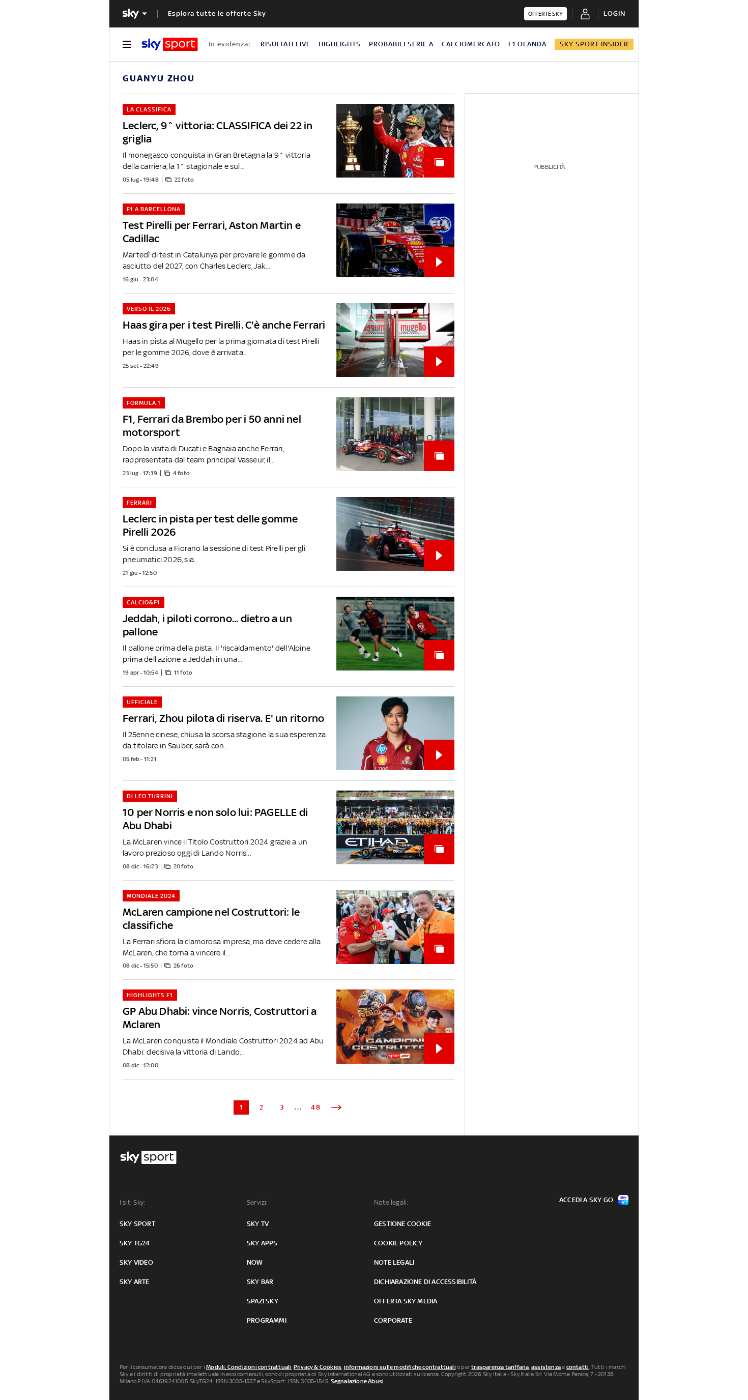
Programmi (266, 1320)
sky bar (260, 1282)
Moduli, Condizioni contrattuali (248, 1366)
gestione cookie (402, 1224)
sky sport (137, 1224)
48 (316, 1107)
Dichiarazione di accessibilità (425, 1282)
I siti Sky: (132, 1202)
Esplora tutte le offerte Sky (217, 13)
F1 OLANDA (527, 44)
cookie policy (398, 1243)
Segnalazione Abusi (357, 1381)
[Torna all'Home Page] (169, 44)
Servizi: (257, 1202)
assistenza (546, 1366)
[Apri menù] (127, 44)
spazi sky (262, 1301)
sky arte (135, 1282)
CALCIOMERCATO (471, 44)
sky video (136, 1262)
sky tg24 (135, 1243)
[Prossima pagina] (336, 1107)
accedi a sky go (586, 1200)
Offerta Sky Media (405, 1301)
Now (255, 1262)
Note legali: (391, 1202)
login (614, 13)
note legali (394, 1262)
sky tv (258, 1224)
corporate (393, 1320)
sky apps (262, 1243)
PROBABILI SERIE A (401, 44)
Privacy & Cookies (317, 1366)
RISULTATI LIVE (285, 44)
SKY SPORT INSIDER (594, 44)
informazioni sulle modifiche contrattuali (400, 1366)
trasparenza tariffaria (500, 1366)
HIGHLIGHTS (340, 44)
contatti (577, 1366)
